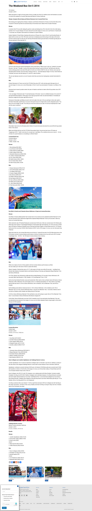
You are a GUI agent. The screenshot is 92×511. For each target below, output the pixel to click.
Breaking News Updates (8, 498)
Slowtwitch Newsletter (8, 496)
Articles (35, 1)
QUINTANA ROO (53, 503)
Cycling (37, 492)
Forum (50, 1)
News (37, 489)
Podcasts (54, 1)
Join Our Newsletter (6, 489)
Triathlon (37, 491)
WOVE (20, 505)
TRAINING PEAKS (70, 503)
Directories (45, 1)
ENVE (31, 503)
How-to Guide (51, 495)
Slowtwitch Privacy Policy (67, 492)
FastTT (24, 503)
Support (64, 494)
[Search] (72, 2)
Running (37, 495)
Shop (59, 1)
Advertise (64, 495)
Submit (4, 507)
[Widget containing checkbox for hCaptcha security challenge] (9, 504)
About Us (64, 491)
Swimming (38, 497)
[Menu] (77, 2)
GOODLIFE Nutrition (46, 503)
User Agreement (65, 489)
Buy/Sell (40, 1)
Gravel (37, 494)
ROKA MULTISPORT (59, 503)
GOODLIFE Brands (39, 503)
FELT (34, 503)
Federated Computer (70, 509)
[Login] (74, 2)
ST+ (62, 1)
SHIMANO (65, 503)
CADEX (20, 503)
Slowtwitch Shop (7, 500)
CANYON (27, 503)
